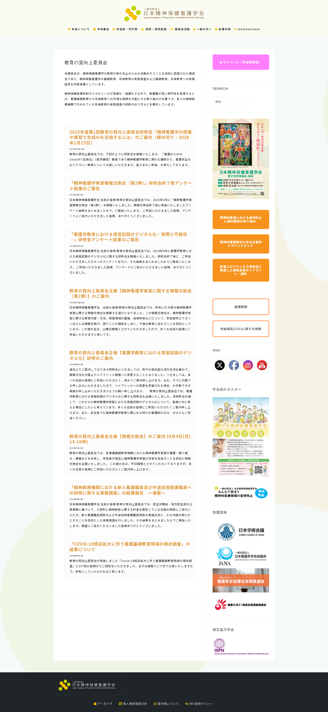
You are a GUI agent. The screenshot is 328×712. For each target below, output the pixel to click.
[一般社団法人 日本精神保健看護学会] (87, 685)
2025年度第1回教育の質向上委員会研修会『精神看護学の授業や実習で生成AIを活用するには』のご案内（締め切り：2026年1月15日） (130, 137)
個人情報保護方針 (134, 704)
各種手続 (224, 29)
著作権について (168, 704)
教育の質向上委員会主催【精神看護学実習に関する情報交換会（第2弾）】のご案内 (130, 293)
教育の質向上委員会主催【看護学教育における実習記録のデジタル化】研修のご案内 (130, 355)
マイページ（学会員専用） (242, 62)
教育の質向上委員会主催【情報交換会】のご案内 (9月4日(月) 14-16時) (130, 439)
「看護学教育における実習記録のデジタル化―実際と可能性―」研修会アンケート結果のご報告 (128, 237)
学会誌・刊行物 (126, 29)
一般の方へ (204, 29)
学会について (80, 29)
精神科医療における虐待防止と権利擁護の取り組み (241, 219)
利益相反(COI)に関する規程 (240, 328)
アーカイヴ (104, 704)
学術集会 (102, 29)
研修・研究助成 (156, 29)
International (248, 29)
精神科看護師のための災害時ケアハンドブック (241, 244)
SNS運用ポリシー (200, 704)
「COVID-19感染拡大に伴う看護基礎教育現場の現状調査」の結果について (129, 546)
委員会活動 (182, 29)
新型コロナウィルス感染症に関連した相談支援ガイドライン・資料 (241, 270)
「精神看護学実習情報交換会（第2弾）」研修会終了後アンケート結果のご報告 (130, 185)
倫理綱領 (240, 306)
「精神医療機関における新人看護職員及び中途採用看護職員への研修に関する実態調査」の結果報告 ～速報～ (130, 490)
